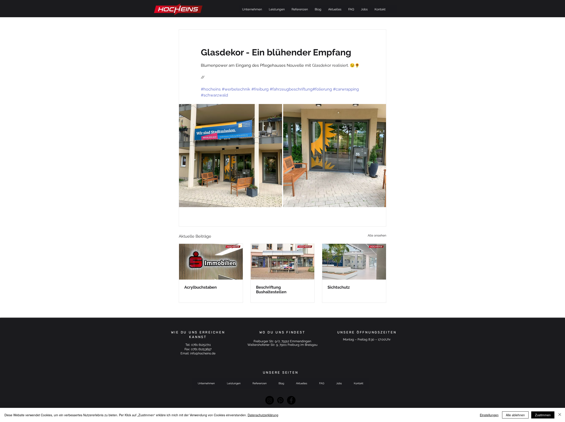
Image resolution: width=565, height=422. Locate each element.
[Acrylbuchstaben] (211, 262)
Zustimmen (543, 415)
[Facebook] (291, 400)
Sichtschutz (339, 287)
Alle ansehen (377, 235)
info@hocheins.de (202, 353)
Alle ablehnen (515, 415)
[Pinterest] (280, 400)
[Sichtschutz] (354, 262)
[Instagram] (269, 400)
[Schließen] (559, 414)
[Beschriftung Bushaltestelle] (283, 262)
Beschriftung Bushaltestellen (271, 289)
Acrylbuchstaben (200, 287)
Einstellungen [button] (489, 415)
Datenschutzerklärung (263, 415)
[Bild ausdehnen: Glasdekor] (230, 155)
